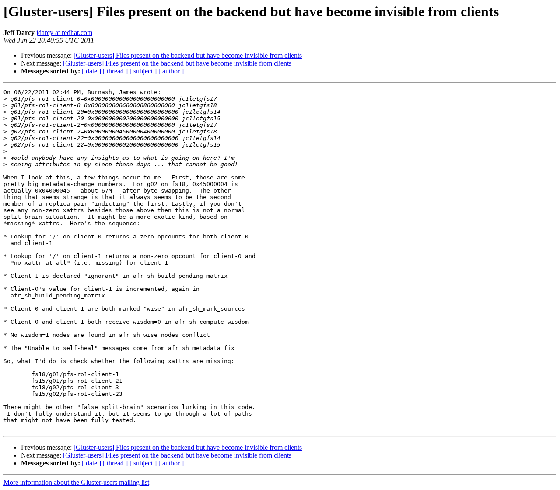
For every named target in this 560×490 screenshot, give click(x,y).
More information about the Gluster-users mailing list (76, 482)
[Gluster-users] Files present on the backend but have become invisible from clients (188, 55)
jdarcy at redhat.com (64, 32)
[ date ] (91, 71)
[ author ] (171, 71)
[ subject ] (143, 71)
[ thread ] (115, 71)
